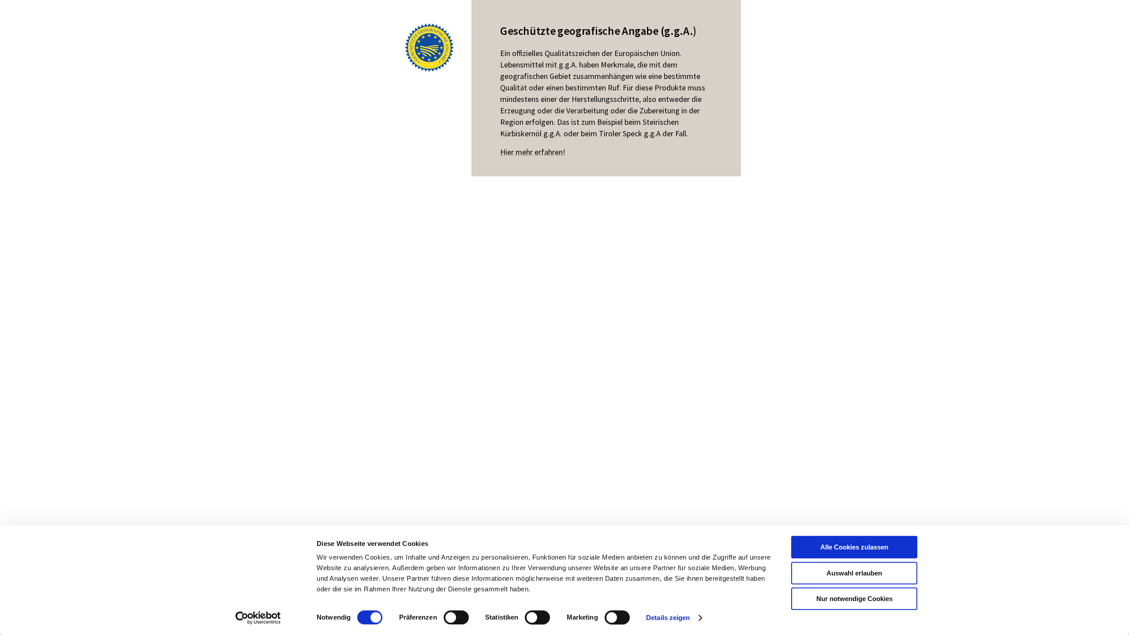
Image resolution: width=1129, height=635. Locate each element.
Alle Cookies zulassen (854, 547)
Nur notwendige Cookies (854, 598)
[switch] (456, 617)
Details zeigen (668, 617)
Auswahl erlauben (854, 573)
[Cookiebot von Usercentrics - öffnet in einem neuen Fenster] (258, 617)
